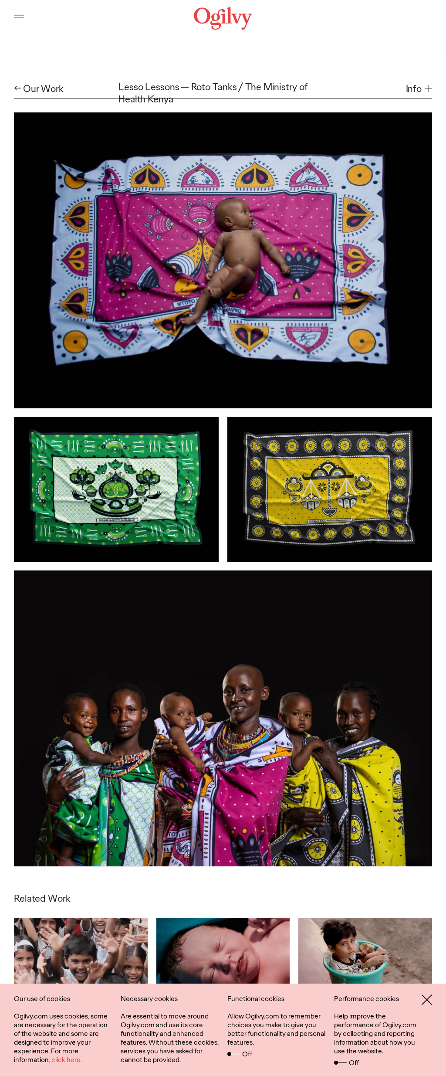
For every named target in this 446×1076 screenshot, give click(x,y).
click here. (66, 1059)
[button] (419, 89)
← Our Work (39, 89)
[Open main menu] (19, 18)
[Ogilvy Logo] (223, 18)
